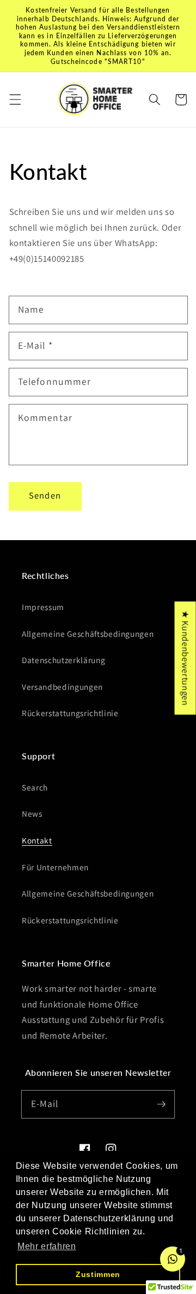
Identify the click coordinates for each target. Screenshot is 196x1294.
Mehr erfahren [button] (46, 1246)
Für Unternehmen (55, 867)
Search (35, 787)
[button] (15, 99)
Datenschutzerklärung (63, 659)
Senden (45, 495)
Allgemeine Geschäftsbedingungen (88, 633)
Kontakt (37, 840)
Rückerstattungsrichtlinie (70, 712)
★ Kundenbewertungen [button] (186, 658)
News (32, 813)
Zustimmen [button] (98, 1274)
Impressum (43, 606)
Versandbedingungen (62, 686)
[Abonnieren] (161, 1104)
